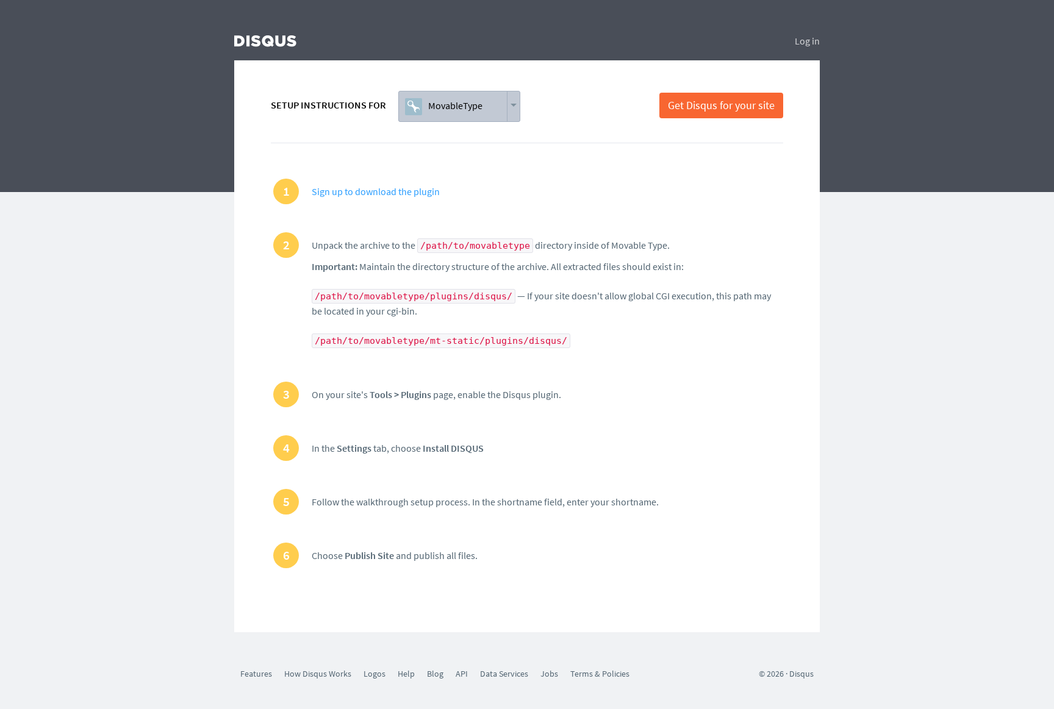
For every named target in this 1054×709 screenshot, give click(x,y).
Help (406, 673)
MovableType (455, 105)
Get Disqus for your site (721, 105)
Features (256, 673)
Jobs (549, 673)
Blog (435, 673)
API (462, 673)
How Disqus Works (317, 673)
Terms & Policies (599, 673)
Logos (374, 673)
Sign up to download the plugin (376, 191)
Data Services (504, 673)
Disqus (801, 673)
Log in (807, 41)
